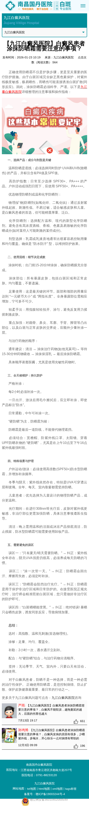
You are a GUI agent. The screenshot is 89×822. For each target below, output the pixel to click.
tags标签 (71, 788)
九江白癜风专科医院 (22, 812)
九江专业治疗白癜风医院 (22, 818)
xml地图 (57, 788)
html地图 (44, 788)
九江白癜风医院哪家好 (22, 807)
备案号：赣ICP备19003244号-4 (44, 794)
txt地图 (31, 788)
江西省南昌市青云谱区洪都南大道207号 (46, 770)
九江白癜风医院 (63, 697)
